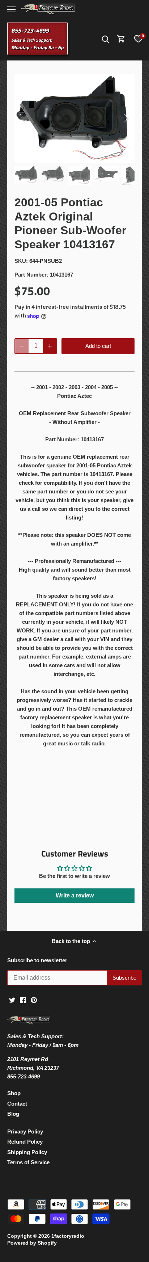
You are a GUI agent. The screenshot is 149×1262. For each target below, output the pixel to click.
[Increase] (50, 346)
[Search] (105, 39)
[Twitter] (12, 1000)
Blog (13, 1114)
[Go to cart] (121, 39)
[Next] (125, 118)
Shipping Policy (27, 1152)
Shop (14, 1093)
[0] (138, 39)
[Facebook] (23, 1000)
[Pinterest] (34, 1000)
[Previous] (23, 118)
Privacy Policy (25, 1131)
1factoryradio (67, 1236)
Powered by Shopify (32, 1243)
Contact (17, 1104)
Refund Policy (25, 1142)
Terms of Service (28, 1162)
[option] (74, 118)
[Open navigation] (11, 9)
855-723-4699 (30, 30)
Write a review (75, 895)
